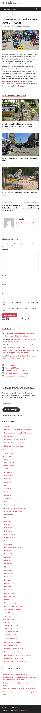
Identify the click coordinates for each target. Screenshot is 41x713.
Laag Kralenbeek (9, 596)
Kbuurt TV (8, 628)
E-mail (5, 284)
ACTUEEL (4, 16)
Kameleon (7, 550)
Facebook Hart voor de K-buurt (15, 371)
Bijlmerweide (8, 514)
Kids (5, 485)
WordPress (17, 710)
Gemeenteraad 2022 (12, 625)
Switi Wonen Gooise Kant (12, 609)
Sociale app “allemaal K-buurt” (15, 376)
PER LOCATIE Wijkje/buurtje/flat (14, 508)
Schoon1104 (8, 488)
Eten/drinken (8, 472)
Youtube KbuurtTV (11, 365)
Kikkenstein (8, 563)
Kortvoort (7, 580)
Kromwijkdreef (9, 583)
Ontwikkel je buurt (11, 638)
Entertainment (8, 450)
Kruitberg (7, 586)
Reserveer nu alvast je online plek (13, 83)
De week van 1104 (10, 436)
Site (3, 293)
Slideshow (6, 616)
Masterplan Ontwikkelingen (13, 446)
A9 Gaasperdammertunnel (13, 511)
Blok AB (7, 518)
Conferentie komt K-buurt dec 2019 (16, 648)
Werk (6, 501)
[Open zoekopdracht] (36, 9)
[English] (7, 318)
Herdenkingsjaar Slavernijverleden (15, 439)
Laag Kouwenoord (10, 593)
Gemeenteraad (8, 453)
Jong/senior (8, 482)
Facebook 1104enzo (11, 368)
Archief (6, 622)
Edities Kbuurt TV (12, 631)
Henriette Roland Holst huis (13, 547)
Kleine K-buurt (9, 570)
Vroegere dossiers (9, 620)
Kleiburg (7, 567)
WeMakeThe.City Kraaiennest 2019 (16, 662)
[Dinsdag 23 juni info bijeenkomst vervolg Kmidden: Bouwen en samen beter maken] (20, 111)
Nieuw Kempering (10, 603)
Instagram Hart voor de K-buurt (16, 373)
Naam (5, 275)
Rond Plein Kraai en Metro (13, 606)
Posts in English (11, 634)
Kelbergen (7, 560)
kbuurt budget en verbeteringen (14, 443)
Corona (6, 459)
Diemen (6, 524)
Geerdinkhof (8, 544)
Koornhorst (8, 577)
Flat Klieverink (9, 531)
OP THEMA (7, 456)
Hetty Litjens (7, 350)
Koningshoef (8, 573)
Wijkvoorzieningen (10, 505)
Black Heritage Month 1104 (13, 642)
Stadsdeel (11, 16)
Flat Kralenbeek (9, 537)
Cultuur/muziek (9, 462)
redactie (19, 26)
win (6, 468)
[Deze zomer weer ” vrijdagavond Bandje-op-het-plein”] (20, 145)
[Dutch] (4, 318)
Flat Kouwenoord (10, 534)
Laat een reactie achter (29, 26)
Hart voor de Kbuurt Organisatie (15, 652)
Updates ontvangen (11, 410)
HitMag (24, 710)
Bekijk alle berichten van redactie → (26, 224)
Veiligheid (7, 498)
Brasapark (7, 521)
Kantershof (8, 554)
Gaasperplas (8, 541)
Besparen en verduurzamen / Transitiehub (18, 430)
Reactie (5, 250)
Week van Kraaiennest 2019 (13, 658)
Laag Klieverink (9, 590)
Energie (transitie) (10, 465)
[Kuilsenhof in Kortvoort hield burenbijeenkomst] (20, 179)
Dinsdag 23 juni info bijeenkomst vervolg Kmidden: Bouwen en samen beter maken (17, 125)
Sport (6, 492)
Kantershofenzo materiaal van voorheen (17, 655)
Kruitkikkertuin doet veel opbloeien (15, 674)
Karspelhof (8, 557)
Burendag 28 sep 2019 (11, 645)
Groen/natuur (8, 479)
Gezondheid (8, 475)
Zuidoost (7, 613)
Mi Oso (6, 599)
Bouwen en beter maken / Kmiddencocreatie (18, 433)
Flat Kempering (9, 528)
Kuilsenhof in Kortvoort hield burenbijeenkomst (20, 192)
